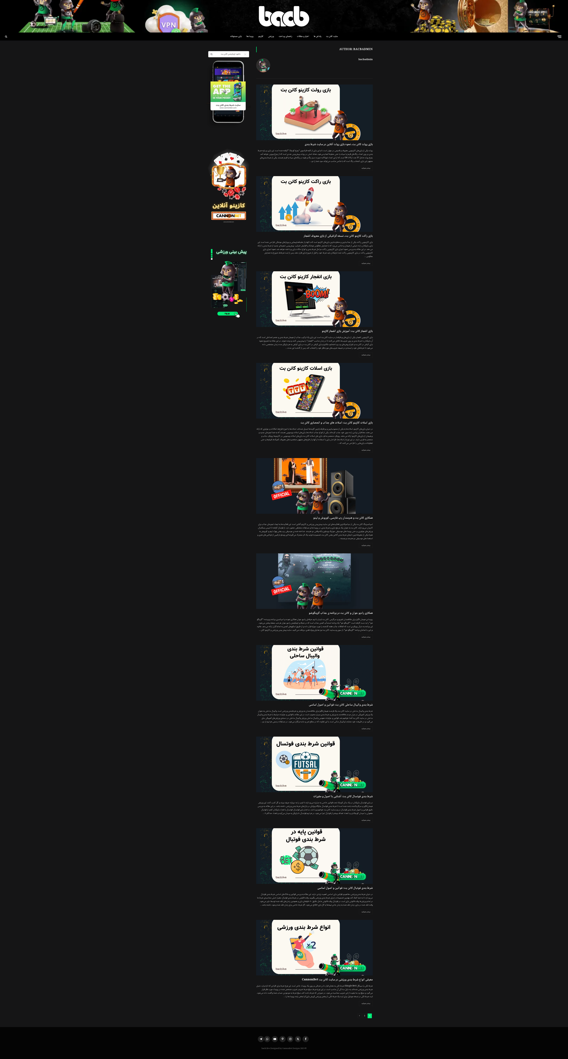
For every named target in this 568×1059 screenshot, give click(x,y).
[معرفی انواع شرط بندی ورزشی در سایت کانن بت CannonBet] (314, 948)
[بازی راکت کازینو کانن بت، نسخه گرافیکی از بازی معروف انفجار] (314, 204)
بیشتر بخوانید (365, 168)
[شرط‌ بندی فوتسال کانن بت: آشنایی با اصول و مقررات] (314, 764)
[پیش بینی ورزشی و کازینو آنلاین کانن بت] (284, 16)
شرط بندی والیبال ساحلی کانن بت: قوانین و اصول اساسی (341, 705)
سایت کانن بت (332, 36)
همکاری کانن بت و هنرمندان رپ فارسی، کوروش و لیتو (343, 518)
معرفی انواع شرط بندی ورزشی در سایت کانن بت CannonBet (337, 980)
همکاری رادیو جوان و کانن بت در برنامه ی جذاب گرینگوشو (341, 613)
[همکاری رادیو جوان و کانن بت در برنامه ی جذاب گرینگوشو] (314, 581)
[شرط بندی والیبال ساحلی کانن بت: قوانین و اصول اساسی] (314, 673)
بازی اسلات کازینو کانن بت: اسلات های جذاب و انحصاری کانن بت (336, 423)
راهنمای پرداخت (285, 36)
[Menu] (559, 36)
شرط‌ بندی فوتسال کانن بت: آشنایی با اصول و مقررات (343, 797)
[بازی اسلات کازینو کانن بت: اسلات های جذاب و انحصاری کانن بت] (314, 391)
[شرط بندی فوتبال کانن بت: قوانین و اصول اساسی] (314, 856)
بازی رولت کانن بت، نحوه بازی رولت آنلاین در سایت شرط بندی (339, 145)
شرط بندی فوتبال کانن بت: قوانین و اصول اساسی (345, 888)
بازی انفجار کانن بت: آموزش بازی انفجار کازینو (347, 331)
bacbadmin (365, 59)
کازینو (260, 36)
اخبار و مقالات (303, 36)
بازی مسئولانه (236, 36)
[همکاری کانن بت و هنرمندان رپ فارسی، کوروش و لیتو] (314, 486)
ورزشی (271, 36)
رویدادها (250, 36)
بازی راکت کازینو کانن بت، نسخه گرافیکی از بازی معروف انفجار (338, 236)
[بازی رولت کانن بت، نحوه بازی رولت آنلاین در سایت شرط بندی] (314, 112)
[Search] (5, 36)
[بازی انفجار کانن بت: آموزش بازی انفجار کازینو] (314, 299)
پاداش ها (317, 36)
